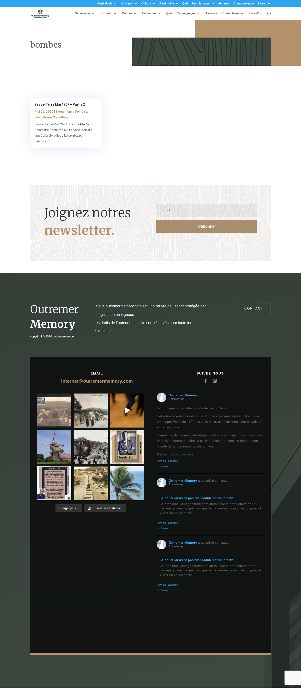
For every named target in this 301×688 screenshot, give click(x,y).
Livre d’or (264, 3)
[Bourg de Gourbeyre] (54, 411)
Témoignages (201, 3)
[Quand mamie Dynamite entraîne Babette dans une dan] (127, 411)
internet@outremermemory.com (97, 381)
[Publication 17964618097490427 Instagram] (127, 447)
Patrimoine (166, 3)
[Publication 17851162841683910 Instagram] (54, 447)
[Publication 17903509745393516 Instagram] (91, 447)
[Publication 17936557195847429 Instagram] (54, 483)
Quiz (185, 3)
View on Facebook (167, 460)
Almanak (224, 3)
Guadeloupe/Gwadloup (52, 117)
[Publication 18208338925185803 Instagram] (91, 483)
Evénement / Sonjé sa (71, 111)
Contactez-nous (244, 3)
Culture (146, 3)
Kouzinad (127, 3)
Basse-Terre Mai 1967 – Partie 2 (60, 104)
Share (164, 466)
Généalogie (104, 3)
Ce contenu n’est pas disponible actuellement (196, 498)
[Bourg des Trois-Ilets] (91, 411)
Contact (253, 308)
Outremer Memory (183, 395)
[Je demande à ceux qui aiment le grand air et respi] (127, 483)
